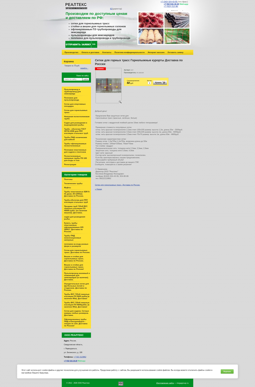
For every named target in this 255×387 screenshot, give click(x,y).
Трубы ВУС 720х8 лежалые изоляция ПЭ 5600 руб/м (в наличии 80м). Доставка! (76, 296)
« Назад (98, 189)
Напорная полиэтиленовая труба (76, 117)
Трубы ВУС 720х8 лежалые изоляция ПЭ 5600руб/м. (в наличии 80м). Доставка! (76, 304)
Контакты (106, 52)
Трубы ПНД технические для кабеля (75, 138)
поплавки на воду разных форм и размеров (76, 245)
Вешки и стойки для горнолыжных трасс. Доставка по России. (74, 258)
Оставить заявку (175, 52)
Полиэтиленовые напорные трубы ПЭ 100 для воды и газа (75, 158)
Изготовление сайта (165, 383)
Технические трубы (73, 183)
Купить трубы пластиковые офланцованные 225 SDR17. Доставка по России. (73, 227)
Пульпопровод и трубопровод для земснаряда (72, 91)
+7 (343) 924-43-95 (169, 2)
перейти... (84, 68)
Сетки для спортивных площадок (75, 105)
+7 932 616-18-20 (171, 4)
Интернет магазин (156, 52)
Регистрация (70, 164)
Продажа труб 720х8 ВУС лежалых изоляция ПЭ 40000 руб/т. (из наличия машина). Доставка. (76, 209)
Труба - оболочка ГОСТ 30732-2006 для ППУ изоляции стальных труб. (76, 131)
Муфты (67, 187)
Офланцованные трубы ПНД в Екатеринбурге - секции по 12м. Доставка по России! (75, 322)
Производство (71, 52)
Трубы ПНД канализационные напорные (72, 238)
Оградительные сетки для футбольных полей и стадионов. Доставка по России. (76, 287)
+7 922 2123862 (80, 357)
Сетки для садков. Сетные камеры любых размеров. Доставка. (76, 313)
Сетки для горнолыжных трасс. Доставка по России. (117, 185)
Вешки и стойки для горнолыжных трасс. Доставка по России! (74, 267)
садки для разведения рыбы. (74, 218)
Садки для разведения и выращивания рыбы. (75, 124)
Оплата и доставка (90, 52)
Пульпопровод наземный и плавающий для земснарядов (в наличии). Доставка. (77, 276)
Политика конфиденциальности (129, 52)
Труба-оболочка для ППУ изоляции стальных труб (76, 201)
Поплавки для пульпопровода (71, 99)
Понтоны (68, 179)
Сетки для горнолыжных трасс (75, 111)
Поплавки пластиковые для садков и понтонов (75, 151)
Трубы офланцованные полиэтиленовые (75, 145)
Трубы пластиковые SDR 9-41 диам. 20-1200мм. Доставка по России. (77, 194)
